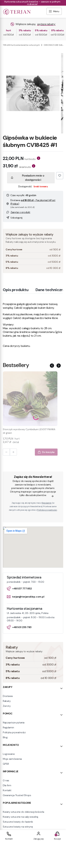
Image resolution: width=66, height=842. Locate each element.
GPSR (6, 763)
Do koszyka (48, 452)
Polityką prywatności (47, 510)
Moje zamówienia (12, 758)
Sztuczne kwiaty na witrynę (18, 826)
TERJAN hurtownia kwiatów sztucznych (21, 45)
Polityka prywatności (14, 732)
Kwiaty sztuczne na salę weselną (20, 816)
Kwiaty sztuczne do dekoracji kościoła (23, 811)
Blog (5, 737)
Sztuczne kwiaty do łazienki (18, 821)
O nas (6, 780)
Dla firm (7, 785)
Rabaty (7, 701)
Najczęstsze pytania (13, 722)
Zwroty (7, 705)
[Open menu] (54, 12)
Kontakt (7, 790)
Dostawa (8, 696)
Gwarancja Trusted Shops (17, 795)
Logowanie (9, 754)
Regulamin (47, 502)
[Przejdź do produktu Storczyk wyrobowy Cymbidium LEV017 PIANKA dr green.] (30, 398)
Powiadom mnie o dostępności (33, 178)
